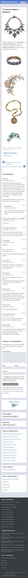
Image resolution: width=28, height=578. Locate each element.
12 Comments (11, 149)
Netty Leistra (6, 484)
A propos (11, 573)
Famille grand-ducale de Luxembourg (12, 433)
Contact (6, 573)
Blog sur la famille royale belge (11, 479)
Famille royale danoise (9, 447)
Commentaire (6, 351)
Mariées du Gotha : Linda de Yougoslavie (12, 163)
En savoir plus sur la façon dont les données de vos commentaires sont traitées (13, 391)
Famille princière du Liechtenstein (11, 439)
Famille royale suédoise (9, 460)
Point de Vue (6, 487)
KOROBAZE (8, 249)
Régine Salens (10, 153)
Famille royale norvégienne (10, 457)
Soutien (20, 572)
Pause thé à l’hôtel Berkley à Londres (14, 166)
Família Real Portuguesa (9, 469)
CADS (4, 575)
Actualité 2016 (13, 148)
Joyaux (4, 149)
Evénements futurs (13, 572)
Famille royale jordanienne (10, 455)
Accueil (6, 572)
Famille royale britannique (9, 444)
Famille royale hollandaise (10, 452)
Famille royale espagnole (9, 449)
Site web (4, 371)
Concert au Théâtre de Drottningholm (16, 545)
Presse (24, 572)
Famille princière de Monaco (10, 436)
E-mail (16, 365)
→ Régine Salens (7, 155)
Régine (5, 148)
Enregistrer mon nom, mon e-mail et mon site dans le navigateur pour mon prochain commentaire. (13, 378)
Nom (4, 365)
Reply (24, 177)
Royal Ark (5, 489)
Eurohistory (6, 481)
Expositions (19, 148)
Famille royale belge (8, 442)
